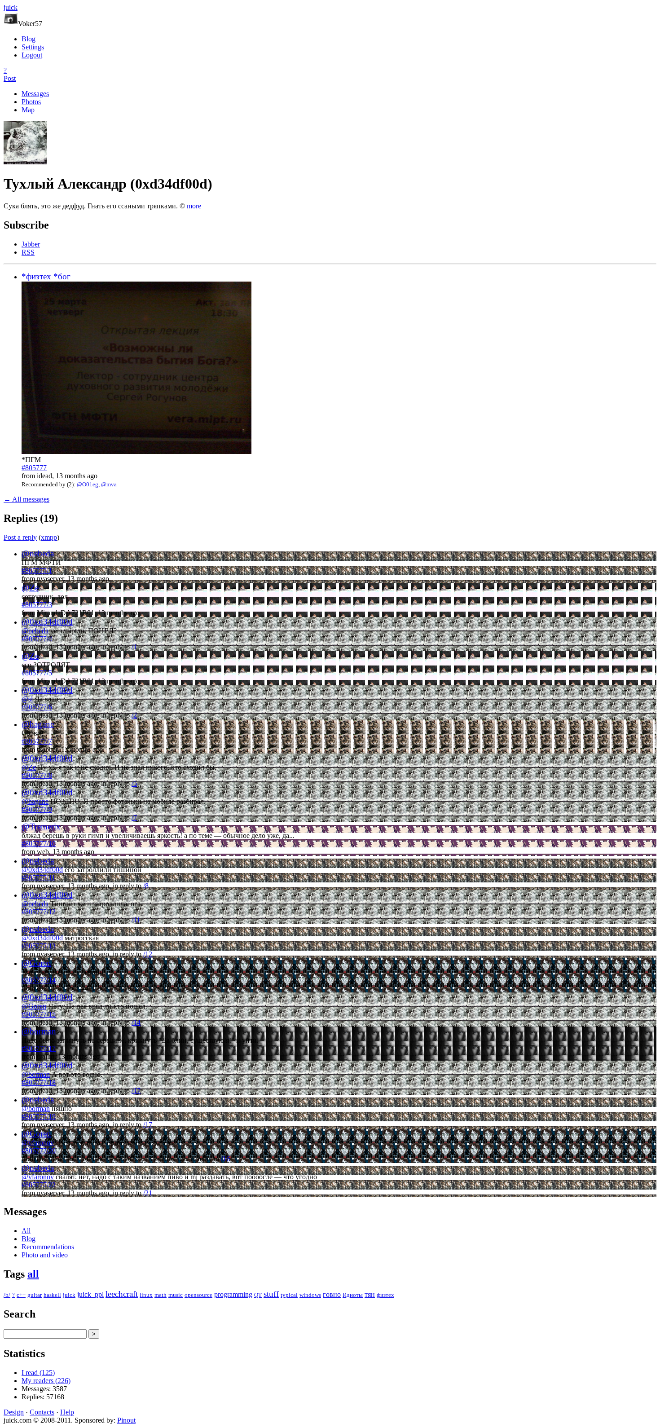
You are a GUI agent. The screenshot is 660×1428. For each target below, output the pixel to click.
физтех (385, 1294)
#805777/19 (39, 1116)
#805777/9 (37, 809)
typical (289, 1294)
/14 (136, 1022)
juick (69, 1294)
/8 (146, 886)
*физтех (36, 276)
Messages (35, 93)
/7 (134, 817)
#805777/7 (37, 741)
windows (310, 1294)
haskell (52, 1294)
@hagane (38, 724)
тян (370, 1294)
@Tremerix (41, 826)
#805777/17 (39, 1048)
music (175, 1294)
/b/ (7, 1294)
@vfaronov (38, 1142)
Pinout (126, 1420)
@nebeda (38, 553)
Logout (32, 55)
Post (10, 78)
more (194, 206)
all (33, 1274)
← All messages (26, 499)
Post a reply (20, 537)
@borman (39, 1031)
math (160, 1294)
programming (233, 1294)
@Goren (36, 963)
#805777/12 (39, 912)
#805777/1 (37, 570)
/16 (225, 1159)
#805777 (34, 468)
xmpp (49, 537)
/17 (136, 1090)
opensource (198, 1294)
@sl (27, 699)
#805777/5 (37, 673)
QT (258, 1294)
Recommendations (48, 1247)
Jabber (31, 244)
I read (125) (38, 1372)
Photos (31, 102)
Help (67, 1412)
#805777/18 (39, 1082)
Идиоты (353, 1294)
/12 (147, 954)
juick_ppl (90, 1294)
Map (28, 110)
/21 (147, 1193)
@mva (109, 484)
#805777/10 (39, 843)
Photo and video (45, 1255)
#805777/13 (39, 946)
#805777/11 (38, 877)
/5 (134, 783)
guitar (34, 1294)
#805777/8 (37, 775)
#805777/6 (37, 707)
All (26, 1230)
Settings (33, 47)
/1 (134, 647)
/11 (136, 920)
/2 (134, 715)
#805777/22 (39, 1185)
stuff (271, 1294)
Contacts (42, 1412)
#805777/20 (39, 1151)
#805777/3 (37, 604)
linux (146, 1294)
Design (14, 1412)
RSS (28, 252)
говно (332, 1294)
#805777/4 (37, 639)
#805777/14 (39, 980)
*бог (61, 276)
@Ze (30, 587)
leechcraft (122, 1294)
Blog (28, 39)
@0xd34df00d (47, 621)
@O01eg (87, 484)
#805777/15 (39, 1014)
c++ (21, 1294)
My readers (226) (46, 1380)
